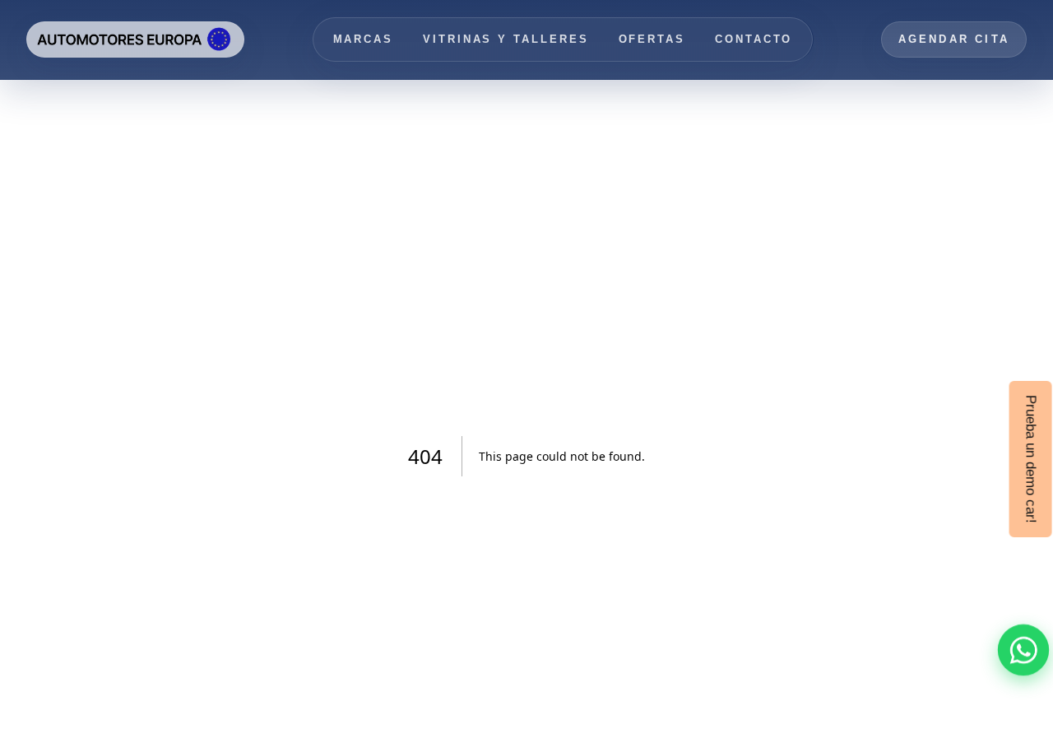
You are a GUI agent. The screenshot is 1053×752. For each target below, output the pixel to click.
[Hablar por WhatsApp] (1023, 649)
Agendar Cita (953, 39)
